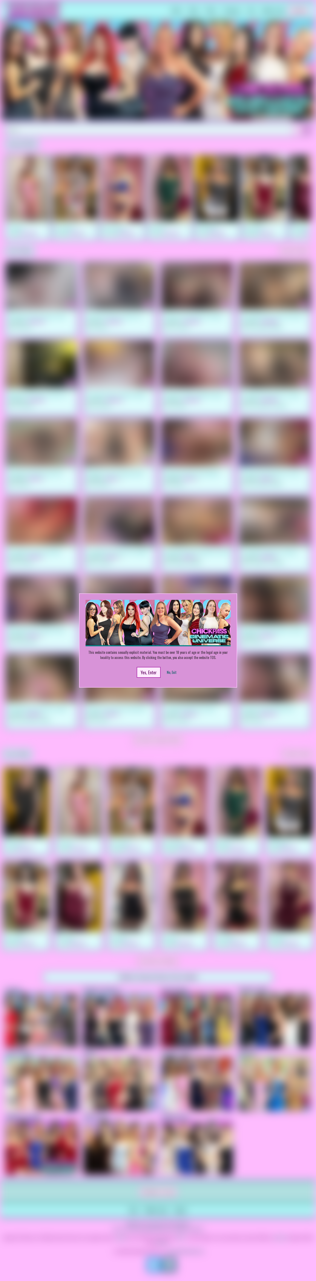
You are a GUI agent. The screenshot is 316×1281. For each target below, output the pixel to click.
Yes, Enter (149, 672)
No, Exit (171, 672)
